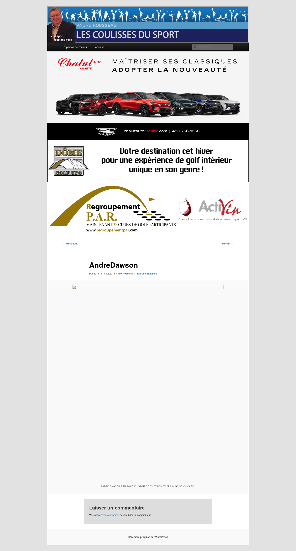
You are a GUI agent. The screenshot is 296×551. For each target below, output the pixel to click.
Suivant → (227, 243)
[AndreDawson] (148, 382)
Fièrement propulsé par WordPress (148, 537)
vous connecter (110, 515)
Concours (99, 47)
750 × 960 (123, 273)
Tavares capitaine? (146, 273)
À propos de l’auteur (75, 47)
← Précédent (70, 243)
